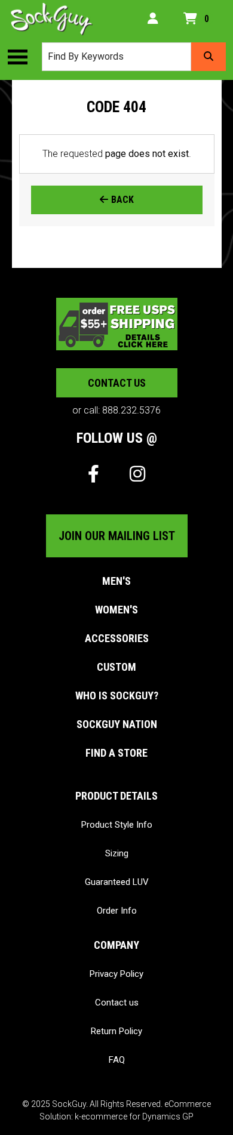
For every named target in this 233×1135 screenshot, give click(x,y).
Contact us (117, 383)
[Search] (208, 56)
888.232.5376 (131, 410)
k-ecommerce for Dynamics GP (134, 1116)
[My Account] (152, 19)
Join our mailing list (117, 536)
